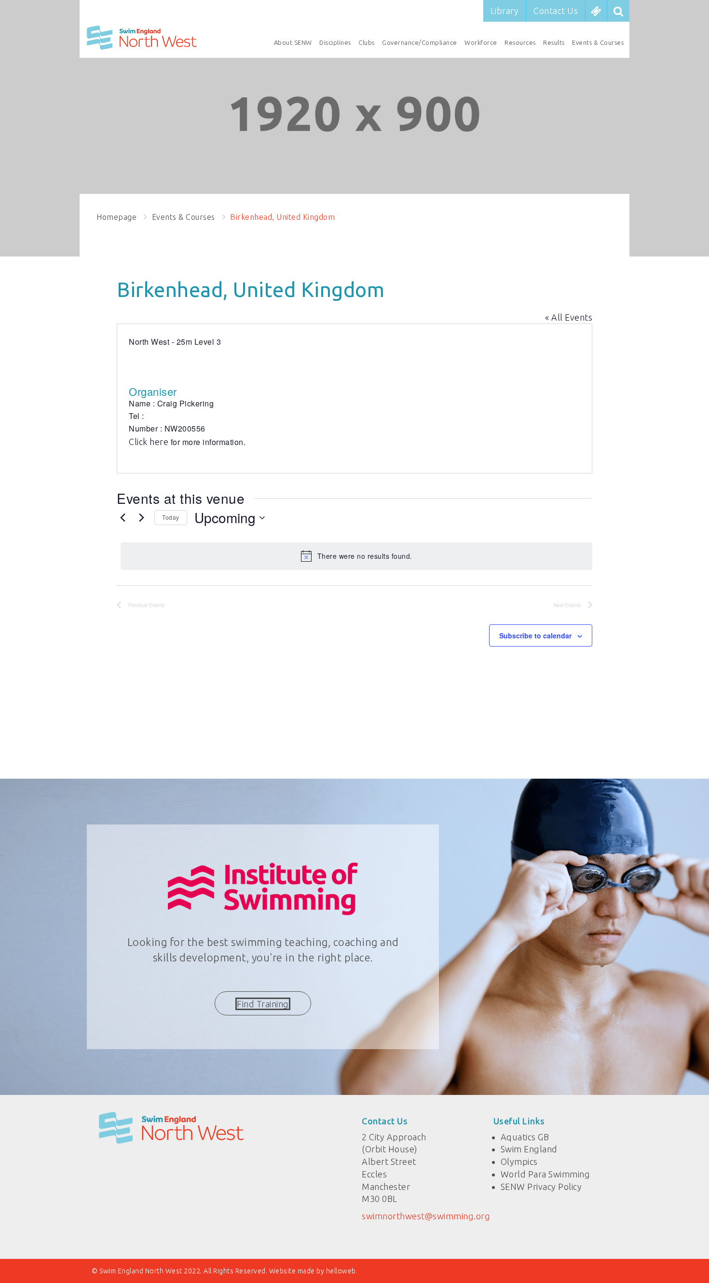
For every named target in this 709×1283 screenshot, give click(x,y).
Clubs (366, 42)
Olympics (519, 1161)
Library (505, 10)
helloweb (341, 1271)
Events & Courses (598, 42)
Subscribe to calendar (535, 635)
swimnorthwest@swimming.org (426, 1216)
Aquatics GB (525, 1137)
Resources (520, 42)
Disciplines (335, 42)
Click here (150, 441)
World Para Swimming (545, 1174)
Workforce (480, 42)
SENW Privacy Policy (541, 1186)
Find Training (263, 1004)
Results (554, 42)
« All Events (568, 317)
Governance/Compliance (419, 42)
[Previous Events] (122, 518)
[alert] (356, 555)
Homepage (116, 217)
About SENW (293, 42)
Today (170, 517)
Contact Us (555, 10)
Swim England (529, 1149)
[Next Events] (141, 518)
